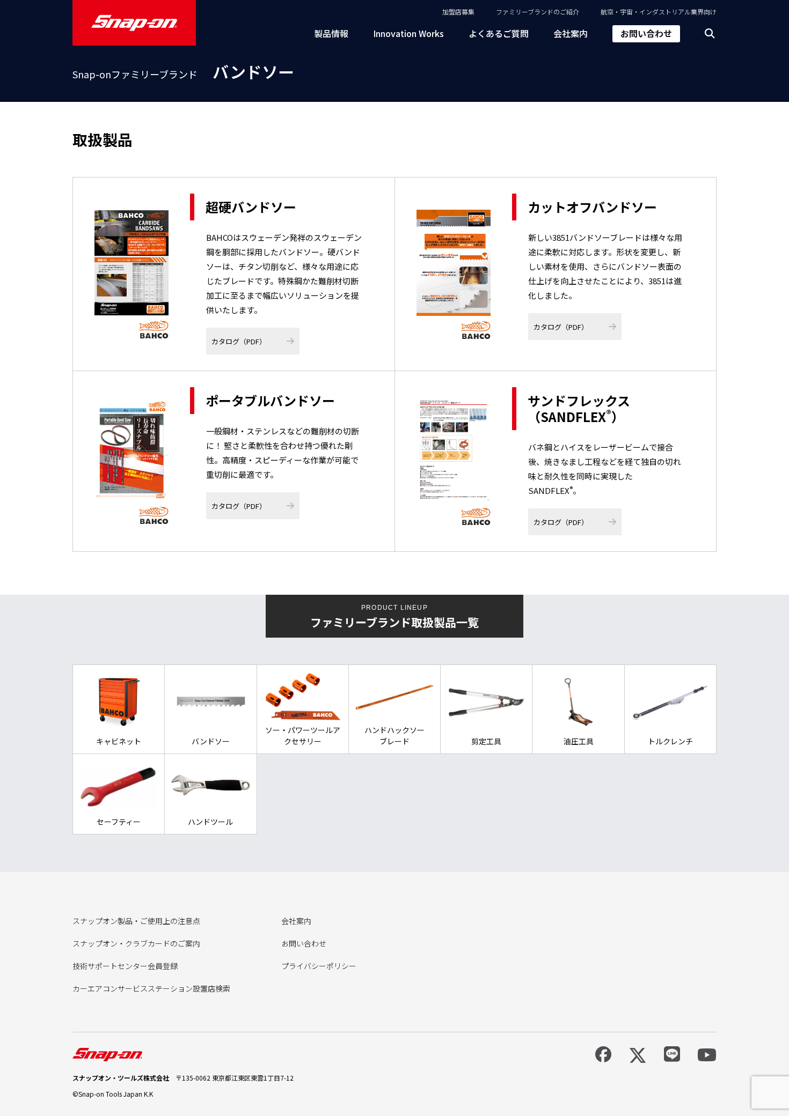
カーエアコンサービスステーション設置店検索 (151, 988)
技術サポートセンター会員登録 (125, 965)
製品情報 (331, 33)
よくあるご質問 (499, 33)
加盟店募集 (458, 11)
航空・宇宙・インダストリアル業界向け (659, 11)
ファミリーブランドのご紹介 (537, 11)
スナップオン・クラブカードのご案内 (136, 943)
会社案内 (570, 33)
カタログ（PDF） (238, 341)
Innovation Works (408, 33)
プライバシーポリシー (318, 965)
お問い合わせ (646, 33)
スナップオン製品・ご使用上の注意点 (136, 920)
